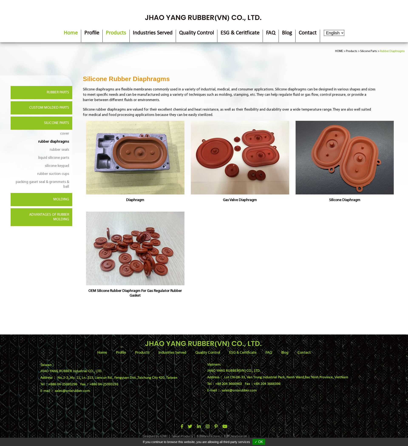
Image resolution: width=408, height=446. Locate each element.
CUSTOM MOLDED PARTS (49, 108)
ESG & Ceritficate (240, 33)
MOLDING (61, 199)
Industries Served (153, 33)
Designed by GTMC (155, 436)
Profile (91, 33)
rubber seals (59, 150)
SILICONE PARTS (56, 123)
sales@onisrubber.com (72, 391)
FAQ (270, 33)
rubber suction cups (53, 174)
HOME (339, 51)
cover (64, 134)
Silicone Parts (368, 51)
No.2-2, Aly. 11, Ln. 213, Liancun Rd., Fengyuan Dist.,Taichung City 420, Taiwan (117, 378)
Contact (308, 33)
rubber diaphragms (53, 142)
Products (116, 33)
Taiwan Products (182, 436)
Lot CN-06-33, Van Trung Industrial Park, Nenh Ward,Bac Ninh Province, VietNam (286, 377)
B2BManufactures (208, 436)
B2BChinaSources (235, 436)
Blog (287, 33)
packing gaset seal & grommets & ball (42, 184)
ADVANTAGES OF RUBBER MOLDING (49, 217)
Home (71, 33)
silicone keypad (57, 166)
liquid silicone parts (53, 158)
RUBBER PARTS (58, 92)
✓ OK (259, 442)
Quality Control (196, 33)
